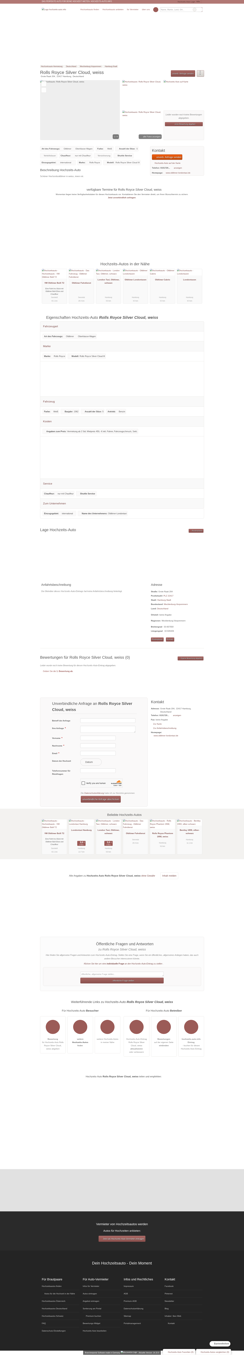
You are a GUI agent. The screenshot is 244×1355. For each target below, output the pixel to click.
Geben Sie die (57, 671)
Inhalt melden (169, 875)
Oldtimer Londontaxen (135, 280)
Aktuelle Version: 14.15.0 (149, 1353)
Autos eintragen (90, 1293)
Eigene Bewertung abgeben (191, 658)
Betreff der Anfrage (61, 721)
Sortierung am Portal (92, 1308)
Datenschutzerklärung (94, 793)
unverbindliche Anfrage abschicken (100, 799)
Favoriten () (181, 1352)
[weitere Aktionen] (200, 73)
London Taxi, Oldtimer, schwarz (108, 281)
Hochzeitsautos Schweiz (52, 1316)
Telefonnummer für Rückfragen (61, 772)
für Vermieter (133, 9)
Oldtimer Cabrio (162, 280)
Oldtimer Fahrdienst (81, 283)
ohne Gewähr (148, 875)
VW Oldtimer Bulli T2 (54, 283)
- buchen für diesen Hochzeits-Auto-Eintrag (191, 1044)
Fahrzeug (49, 401)
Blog (167, 1308)
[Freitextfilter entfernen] (194, 9)
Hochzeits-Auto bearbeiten (94, 1331)
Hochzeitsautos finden (52, 1286)
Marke (47, 346)
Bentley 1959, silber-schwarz (189, 831)
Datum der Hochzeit (61, 761)
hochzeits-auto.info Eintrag (198, 267)
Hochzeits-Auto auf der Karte (167, 163)
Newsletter (169, 1301)
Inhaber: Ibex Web (173, 1316)
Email (55, 753)
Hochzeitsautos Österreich (53, 1301)
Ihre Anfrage (58, 728)
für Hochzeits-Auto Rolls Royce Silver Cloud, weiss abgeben (53, 1044)
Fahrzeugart (50, 326)
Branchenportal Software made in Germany (102, 1353)
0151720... (165, 168)
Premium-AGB (130, 1301)
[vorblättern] (113, 110)
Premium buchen (93, 1316)
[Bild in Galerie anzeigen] (142, 95)
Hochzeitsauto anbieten (113, 9)
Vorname (56, 738)
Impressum (129, 1286)
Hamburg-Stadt (164, 600)
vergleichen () (215, 1352)
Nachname (57, 746)
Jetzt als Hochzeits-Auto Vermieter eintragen (123, 1239)
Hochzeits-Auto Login (186, 2)
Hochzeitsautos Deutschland (54, 1308)
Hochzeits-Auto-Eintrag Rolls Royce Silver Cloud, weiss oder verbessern (136, 1045)
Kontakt (170, 639)
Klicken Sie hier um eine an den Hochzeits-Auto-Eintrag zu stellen (123, 963)
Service (47, 483)
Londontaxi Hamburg (81, 830)
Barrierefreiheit (221, 1343)
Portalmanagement (132, 1323)
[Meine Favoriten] (156, 9)
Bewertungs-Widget (91, 1323)
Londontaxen (189, 280)
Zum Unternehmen (54, 503)
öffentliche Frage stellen (123, 980)
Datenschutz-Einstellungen (54, 1331)
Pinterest (169, 1293)
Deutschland (162, 608)
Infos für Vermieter (91, 1286)
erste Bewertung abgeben (184, 124)
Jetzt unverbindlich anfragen (122, 197)
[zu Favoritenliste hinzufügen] (43, 83)
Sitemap (127, 1316)
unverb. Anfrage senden (183, 73)
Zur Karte (157, 724)
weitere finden (80, 1042)
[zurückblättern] (47, 110)
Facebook (169, 1286)
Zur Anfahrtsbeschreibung (164, 728)
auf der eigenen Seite (163, 1042)
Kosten (47, 421)
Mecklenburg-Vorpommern (176, 604)
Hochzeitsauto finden (89, 9)
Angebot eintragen (91, 1301)
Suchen (200, 9)
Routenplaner (196, 531)
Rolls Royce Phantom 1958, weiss (162, 835)
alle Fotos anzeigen (151, 136)
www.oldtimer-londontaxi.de (178, 173)
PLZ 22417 (168, 596)
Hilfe (198, 2)
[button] (80, 110)
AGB (126, 1293)
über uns (146, 9)
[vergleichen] (43, 90)
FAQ (44, 1323)
